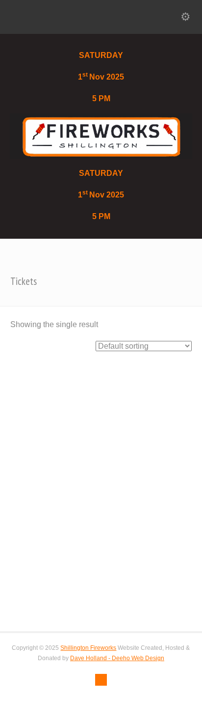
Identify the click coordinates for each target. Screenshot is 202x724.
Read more (50, 601)
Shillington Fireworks (88, 647)
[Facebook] (101, 680)
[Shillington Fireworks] (101, 136)
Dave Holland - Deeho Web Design (117, 658)
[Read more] (101, 374)
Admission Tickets (46, 560)
